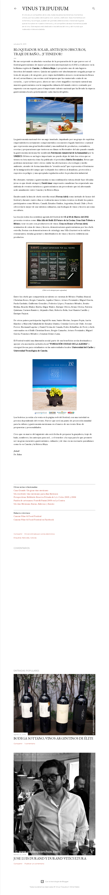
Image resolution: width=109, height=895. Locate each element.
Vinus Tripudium (45, 8)
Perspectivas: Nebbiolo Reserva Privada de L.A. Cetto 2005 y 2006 (45, 497)
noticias (33, 538)
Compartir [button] (18, 534)
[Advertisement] (54, 642)
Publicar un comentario (34, 864)
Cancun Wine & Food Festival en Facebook (34, 519)
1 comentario (30, 743)
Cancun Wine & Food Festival (27, 516)
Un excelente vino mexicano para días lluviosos (36, 494)
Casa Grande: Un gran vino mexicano (31, 490)
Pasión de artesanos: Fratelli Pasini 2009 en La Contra (39, 500)
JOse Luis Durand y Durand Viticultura (50, 858)
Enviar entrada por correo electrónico (40, 534)
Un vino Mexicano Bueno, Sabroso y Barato (34, 504)
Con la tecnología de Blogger (57, 881)
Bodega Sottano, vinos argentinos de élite (53, 738)
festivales (25, 538)
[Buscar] (93, 8)
